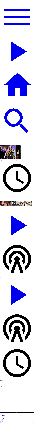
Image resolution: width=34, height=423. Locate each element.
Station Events (2, 102)
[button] (4, 204)
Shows (1, 101)
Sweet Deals (2, 103)
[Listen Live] (17, 225)
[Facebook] (2, 414)
